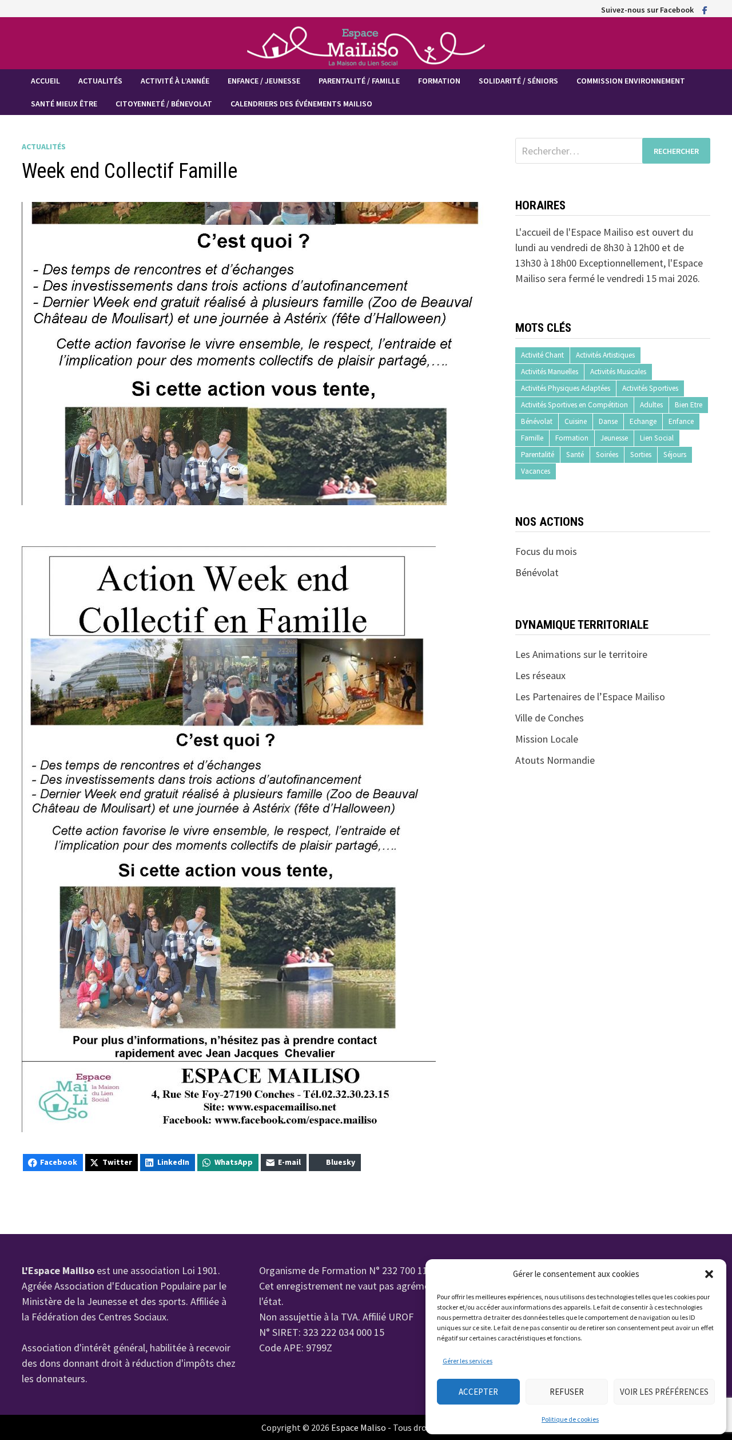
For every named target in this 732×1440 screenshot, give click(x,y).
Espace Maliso (358, 1427)
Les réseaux (540, 675)
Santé (575, 454)
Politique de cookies (570, 1419)
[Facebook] (704, 9)
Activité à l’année (175, 81)
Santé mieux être (64, 103)
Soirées (607, 454)
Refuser (567, 1391)
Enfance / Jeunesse (264, 81)
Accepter (478, 1391)
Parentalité (537, 454)
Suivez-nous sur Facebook (647, 10)
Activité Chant (542, 355)
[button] (709, 1274)
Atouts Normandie (555, 760)
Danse (608, 421)
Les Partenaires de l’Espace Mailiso (590, 696)
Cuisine (575, 421)
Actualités (100, 81)
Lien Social (657, 438)
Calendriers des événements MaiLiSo (301, 103)
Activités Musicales (618, 371)
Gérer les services (467, 1360)
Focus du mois (546, 551)
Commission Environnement (630, 81)
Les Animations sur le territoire (581, 654)
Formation (439, 81)
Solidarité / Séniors (518, 81)
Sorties (640, 454)
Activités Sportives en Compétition (574, 405)
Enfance (681, 421)
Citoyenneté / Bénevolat (164, 103)
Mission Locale (546, 738)
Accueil (45, 81)
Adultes (651, 405)
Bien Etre (688, 405)
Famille (532, 438)
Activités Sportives (650, 388)
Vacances (535, 471)
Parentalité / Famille (359, 81)
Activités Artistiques (605, 355)
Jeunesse (614, 438)
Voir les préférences (664, 1391)
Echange (643, 421)
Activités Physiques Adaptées (565, 388)
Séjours (674, 454)
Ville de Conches (549, 717)
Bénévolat (536, 421)
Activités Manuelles (549, 371)
